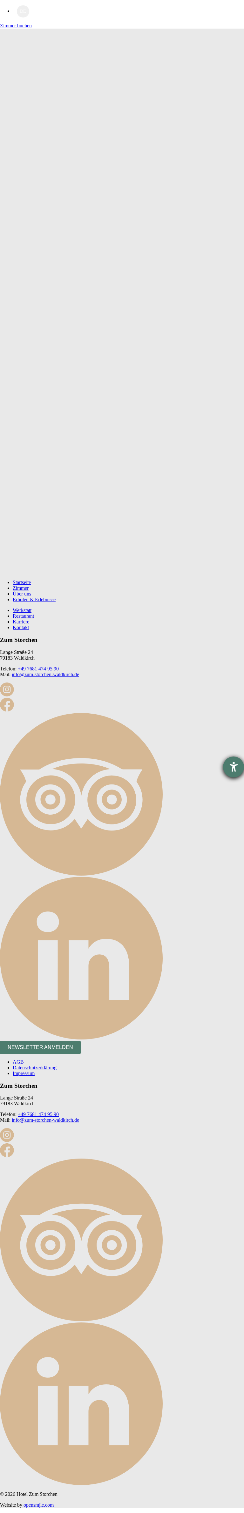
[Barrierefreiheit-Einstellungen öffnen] (233, 766)
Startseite (22, 582)
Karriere (21, 621)
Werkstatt (22, 610)
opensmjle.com (39, 1505)
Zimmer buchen (16, 25)
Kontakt (21, 627)
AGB (18, 1062)
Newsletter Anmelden (40, 1047)
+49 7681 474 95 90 (38, 668)
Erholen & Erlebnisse (34, 599)
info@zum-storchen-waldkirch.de (45, 674)
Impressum (24, 1073)
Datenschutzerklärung (35, 1067)
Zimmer (21, 588)
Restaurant (23, 616)
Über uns (22, 593)
